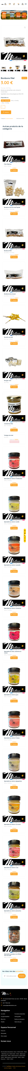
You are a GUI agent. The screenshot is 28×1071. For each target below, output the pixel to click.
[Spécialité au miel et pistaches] (14, 894)
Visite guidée (18, 1016)
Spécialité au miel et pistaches (12, 911)
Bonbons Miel (8, 250)
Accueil (6, 16)
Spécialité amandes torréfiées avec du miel (12, 954)
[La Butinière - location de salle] (22, 4)
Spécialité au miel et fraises (12, 738)
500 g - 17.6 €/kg (5, 102)
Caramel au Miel (8, 423)
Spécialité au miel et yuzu (11, 694)
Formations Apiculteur (20, 1013)
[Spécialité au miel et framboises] (14, 462)
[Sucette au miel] (14, 321)
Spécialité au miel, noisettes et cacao (12, 652)
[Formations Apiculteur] (5, 4)
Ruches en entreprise (19, 1019)
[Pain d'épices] (14, 147)
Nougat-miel (7, 380)
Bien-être (3, 1019)
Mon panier (3, 1033)
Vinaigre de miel (8, 435)
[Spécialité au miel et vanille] (14, 505)
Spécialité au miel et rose (11, 867)
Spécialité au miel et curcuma (12, 824)
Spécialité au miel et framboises (13, 478)
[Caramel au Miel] (14, 407)
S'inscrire (21, 976)
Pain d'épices (7, 164)
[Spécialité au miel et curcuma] (14, 808)
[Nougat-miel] (14, 364)
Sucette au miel (8, 337)
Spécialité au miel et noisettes (12, 608)
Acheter (7, 112)
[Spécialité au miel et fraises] (14, 721)
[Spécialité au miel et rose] (14, 851)
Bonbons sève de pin (10, 294)
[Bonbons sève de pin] (14, 277)
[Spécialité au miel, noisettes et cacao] (14, 635)
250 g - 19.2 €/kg (15, 100)
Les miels (3, 1013)
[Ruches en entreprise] (14, 4)
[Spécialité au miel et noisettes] (14, 592)
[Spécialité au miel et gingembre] (14, 765)
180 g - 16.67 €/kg (6, 100)
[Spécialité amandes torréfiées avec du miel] (14, 937)
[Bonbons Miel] (14, 234)
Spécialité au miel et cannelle (12, 565)
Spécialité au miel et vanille (11, 522)
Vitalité (2, 1021)
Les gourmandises (5, 1016)
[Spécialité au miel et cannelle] (14, 548)
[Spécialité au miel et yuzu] (14, 678)
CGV (14, 1068)
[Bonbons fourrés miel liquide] (14, 191)
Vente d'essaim (18, 1021)
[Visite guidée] (10, 4)
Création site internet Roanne (18, 1066)
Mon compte (4, 1036)
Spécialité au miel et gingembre (13, 781)
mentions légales (8, 1068)
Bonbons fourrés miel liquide (12, 207)
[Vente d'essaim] (18, 4)
